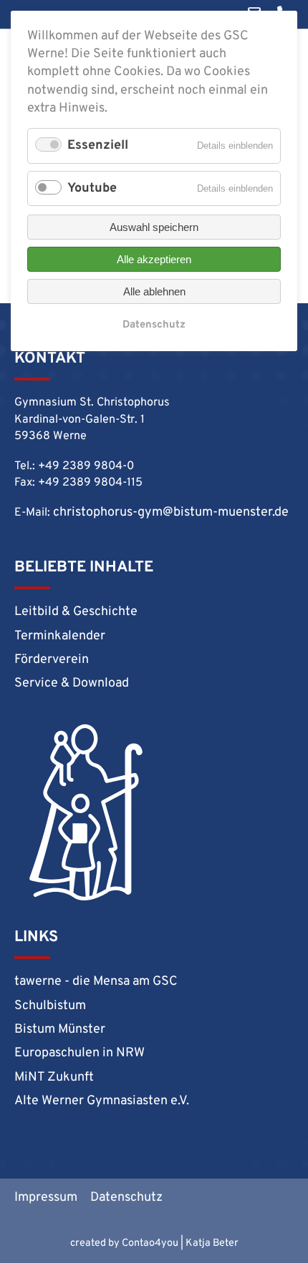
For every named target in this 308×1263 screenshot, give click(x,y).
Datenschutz (126, 1197)
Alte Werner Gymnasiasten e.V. (101, 1101)
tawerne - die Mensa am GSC (96, 981)
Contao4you (150, 1243)
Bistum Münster (59, 1029)
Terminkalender (59, 636)
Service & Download (71, 683)
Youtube (92, 188)
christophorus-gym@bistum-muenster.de (171, 512)
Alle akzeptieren (154, 259)
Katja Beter (212, 1243)
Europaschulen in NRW (79, 1053)
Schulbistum (50, 1006)
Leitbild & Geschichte (76, 612)
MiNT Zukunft (54, 1077)
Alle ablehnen (154, 291)
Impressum (45, 1197)
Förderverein (51, 660)
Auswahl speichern (154, 227)
